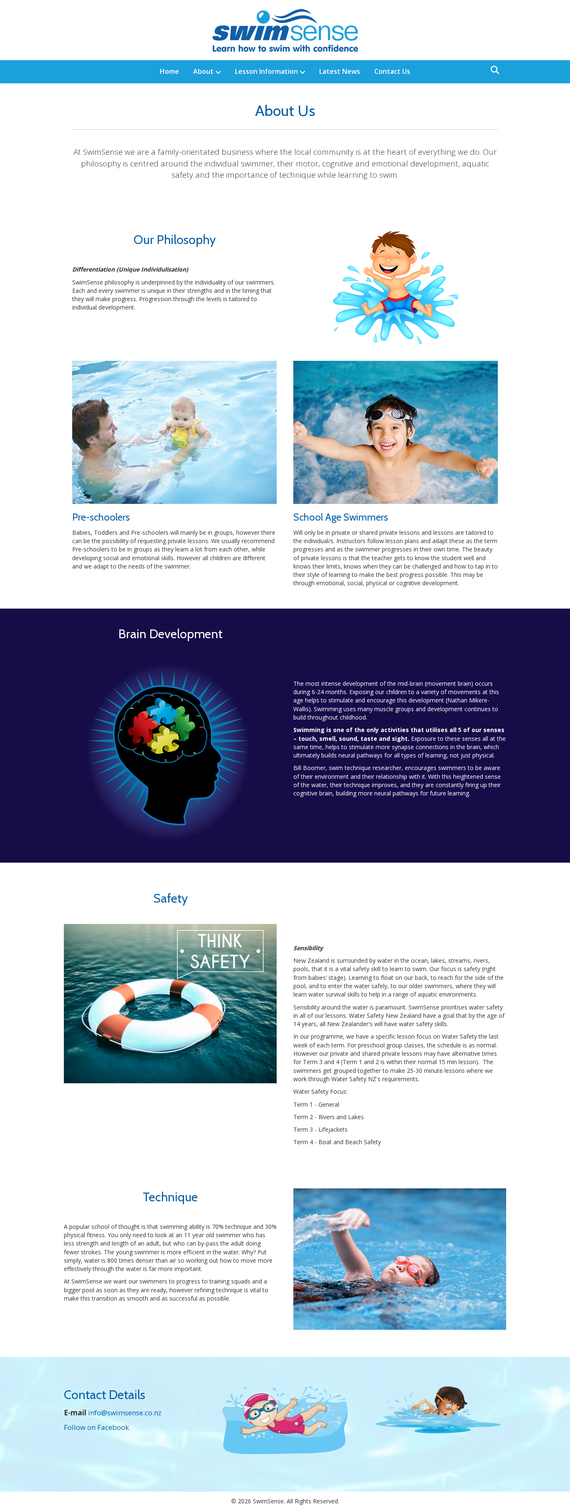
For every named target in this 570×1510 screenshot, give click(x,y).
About (203, 71)
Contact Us (392, 71)
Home (169, 71)
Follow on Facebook (96, 1427)
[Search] (492, 70)
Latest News (339, 71)
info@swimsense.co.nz (124, 1412)
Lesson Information (266, 71)
